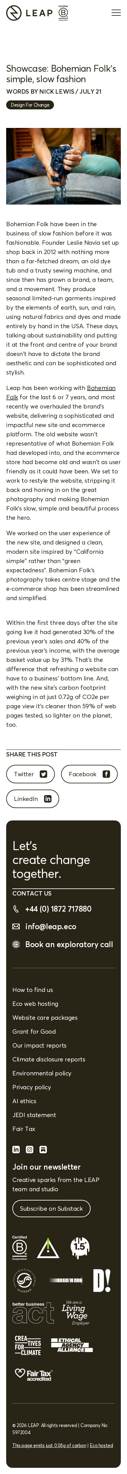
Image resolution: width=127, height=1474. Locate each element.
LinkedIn (26, 799)
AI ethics (24, 1101)
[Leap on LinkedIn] (16, 1151)
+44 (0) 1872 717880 (58, 908)
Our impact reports (39, 1045)
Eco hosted (101, 1445)
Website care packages (45, 1017)
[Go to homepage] (29, 13)
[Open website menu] (116, 13)
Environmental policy (42, 1073)
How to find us (32, 989)
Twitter (24, 774)
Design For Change (30, 105)
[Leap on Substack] (43, 1151)
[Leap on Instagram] (29, 1151)
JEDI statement (34, 1115)
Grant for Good (33, 1031)
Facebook (82, 774)
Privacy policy (31, 1087)
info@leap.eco (50, 926)
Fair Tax (23, 1129)
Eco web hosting (35, 1003)
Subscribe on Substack (51, 1208)
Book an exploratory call (69, 944)
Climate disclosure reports (48, 1059)
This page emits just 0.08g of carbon (49, 1445)
